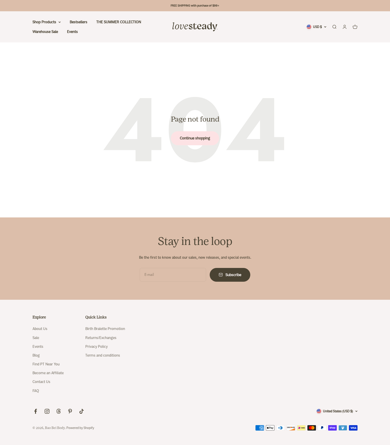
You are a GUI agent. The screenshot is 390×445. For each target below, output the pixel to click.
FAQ (35, 390)
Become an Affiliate (48, 373)
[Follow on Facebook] (35, 411)
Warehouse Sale (45, 31)
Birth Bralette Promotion (105, 328)
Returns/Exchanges (100, 337)
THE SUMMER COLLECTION (118, 22)
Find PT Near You (46, 364)
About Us (39, 328)
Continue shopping (195, 138)
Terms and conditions (102, 355)
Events (72, 31)
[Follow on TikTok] (82, 411)
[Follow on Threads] (59, 411)
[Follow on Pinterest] (70, 411)
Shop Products (44, 22)
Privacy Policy (96, 346)
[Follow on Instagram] (47, 411)
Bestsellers (78, 22)
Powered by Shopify (80, 428)
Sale (35, 337)
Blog (36, 355)
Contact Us (41, 381)
